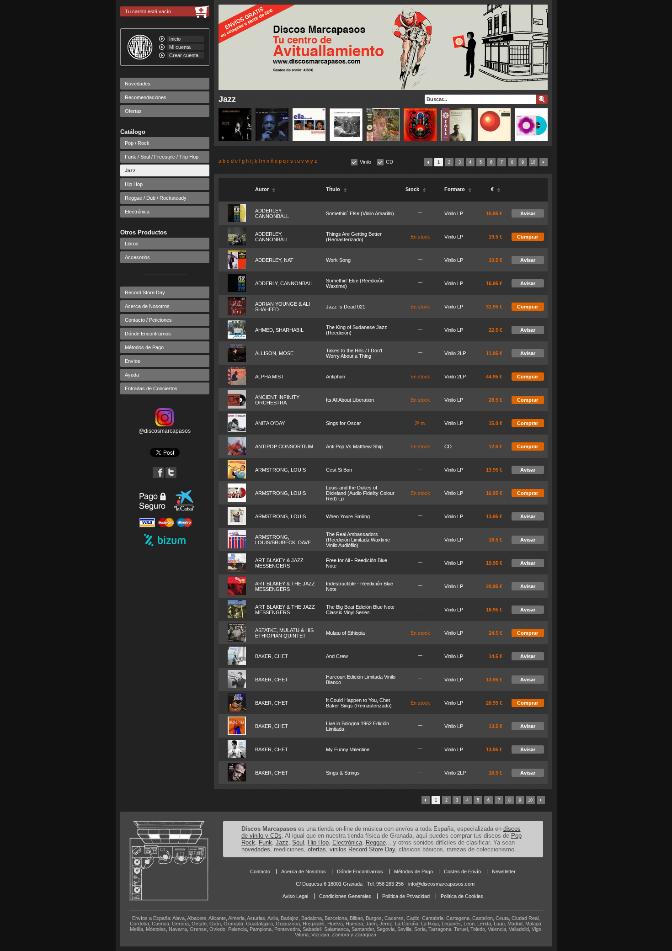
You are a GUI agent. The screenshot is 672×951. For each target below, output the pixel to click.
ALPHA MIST (269, 376)
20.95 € (494, 586)
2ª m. (420, 423)
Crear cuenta (183, 55)
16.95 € (494, 213)
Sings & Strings (343, 773)
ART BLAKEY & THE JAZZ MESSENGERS (285, 586)
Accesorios (137, 257)
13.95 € (494, 470)
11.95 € (494, 353)
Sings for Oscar (343, 423)
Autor (262, 189)
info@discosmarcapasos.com (441, 884)
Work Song (338, 260)
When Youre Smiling (348, 516)
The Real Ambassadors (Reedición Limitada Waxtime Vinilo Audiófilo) (358, 539)
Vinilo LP (453, 213)
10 (533, 162)
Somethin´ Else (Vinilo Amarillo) (360, 213)
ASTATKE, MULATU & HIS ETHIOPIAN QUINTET (284, 632)
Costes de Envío (462, 871)
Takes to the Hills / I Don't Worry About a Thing (354, 353)
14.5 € (495, 656)
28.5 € (495, 400)
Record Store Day (145, 292)
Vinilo (365, 162)
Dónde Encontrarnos (148, 333)
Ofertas (133, 111)
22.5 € (495, 330)
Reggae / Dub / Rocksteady (156, 198)
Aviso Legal (295, 896)
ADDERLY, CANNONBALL (284, 283)
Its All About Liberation (350, 400)
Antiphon (335, 376)
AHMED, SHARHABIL (279, 330)
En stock (420, 236)
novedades (255, 849)
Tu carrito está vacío (148, 11)
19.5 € (495, 236)
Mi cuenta (180, 47)
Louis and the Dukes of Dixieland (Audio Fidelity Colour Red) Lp (360, 493)
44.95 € (494, 376)
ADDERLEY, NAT (274, 260)
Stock (413, 189)
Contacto (260, 871)
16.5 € (495, 539)
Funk (265, 842)
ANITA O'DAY (270, 423)
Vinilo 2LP (455, 353)
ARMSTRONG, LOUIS (280, 470)
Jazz (130, 170)
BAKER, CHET (271, 656)
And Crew (337, 656)
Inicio (175, 39)
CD (389, 162)
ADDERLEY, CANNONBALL (272, 213)
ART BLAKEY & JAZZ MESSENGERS (279, 563)
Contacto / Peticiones (148, 320)
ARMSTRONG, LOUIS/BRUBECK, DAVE (283, 539)
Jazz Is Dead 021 (345, 306)
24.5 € (495, 633)
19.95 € (494, 563)
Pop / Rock (137, 143)
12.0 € (495, 446)
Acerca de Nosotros (147, 306)
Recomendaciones (145, 97)
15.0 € (495, 423)
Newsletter (504, 871)
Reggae (376, 842)
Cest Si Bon (339, 470)
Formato (455, 189)
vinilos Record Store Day (362, 849)
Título (333, 189)
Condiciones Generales (345, 896)
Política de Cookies (462, 896)
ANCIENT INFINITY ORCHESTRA (277, 399)
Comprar (527, 236)
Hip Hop (134, 184)
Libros (132, 243)
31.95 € (494, 306)
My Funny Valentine (347, 749)
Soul (298, 842)
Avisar (527, 213)
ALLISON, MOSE (274, 353)
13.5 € (495, 726)
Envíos (132, 361)
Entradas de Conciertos (151, 388)
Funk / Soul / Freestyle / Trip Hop (161, 156)
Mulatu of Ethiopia (345, 633)
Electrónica (137, 211)
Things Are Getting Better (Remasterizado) (354, 236)
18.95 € (494, 609)
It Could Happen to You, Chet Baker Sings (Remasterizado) (359, 702)
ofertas (317, 849)
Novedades (137, 83)
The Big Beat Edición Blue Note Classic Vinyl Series (360, 609)
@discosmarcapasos (165, 431)
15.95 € (494, 283)
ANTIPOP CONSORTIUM (284, 446)
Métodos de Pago (144, 347)
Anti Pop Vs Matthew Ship (354, 446)
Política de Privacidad (406, 896)
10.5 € (495, 260)
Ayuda (132, 374)
